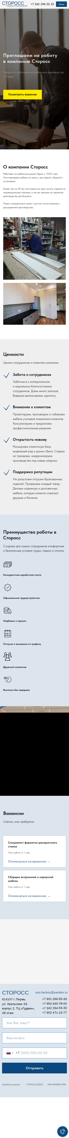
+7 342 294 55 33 (42, 4)
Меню (61, 4)
